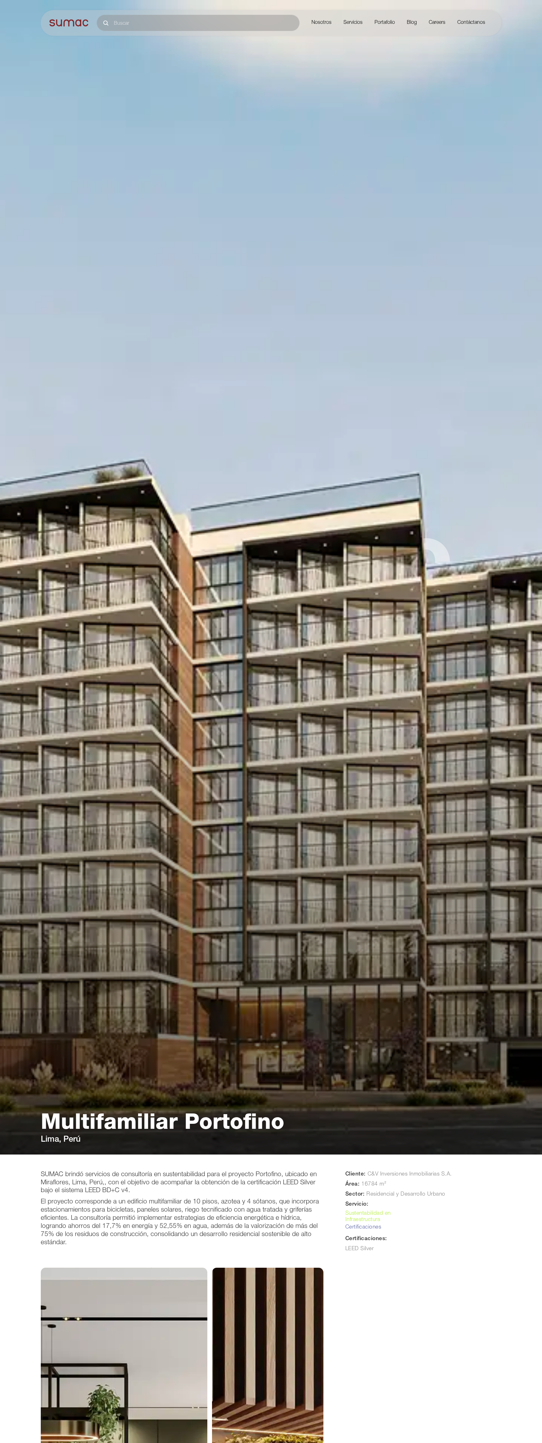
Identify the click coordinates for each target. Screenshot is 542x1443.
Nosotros (321, 22)
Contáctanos (471, 22)
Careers (437, 22)
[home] (69, 23)
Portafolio (385, 22)
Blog (412, 22)
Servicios (353, 22)
